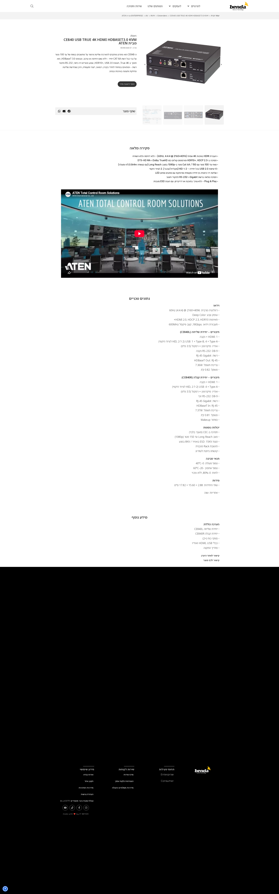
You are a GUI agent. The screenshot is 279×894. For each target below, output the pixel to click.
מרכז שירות (129, 774)
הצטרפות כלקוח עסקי (124, 781)
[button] (69, 111)
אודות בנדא (88, 774)
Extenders (162, 15)
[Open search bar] (32, 6)
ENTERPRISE (137, 15)
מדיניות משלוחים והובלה (123, 787)
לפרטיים (195, 6)
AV (146, 15)
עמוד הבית (215, 15)
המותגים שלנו (155, 6)
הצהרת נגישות (87, 794)
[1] (183, 64)
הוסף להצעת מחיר (127, 84)
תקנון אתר (89, 781)
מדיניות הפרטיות (86, 787)
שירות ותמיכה (134, 6)
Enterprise (167, 774)
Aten (133, 35)
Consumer (167, 781)
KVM (153, 15)
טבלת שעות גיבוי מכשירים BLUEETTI (76, 801)
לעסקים (176, 6)
